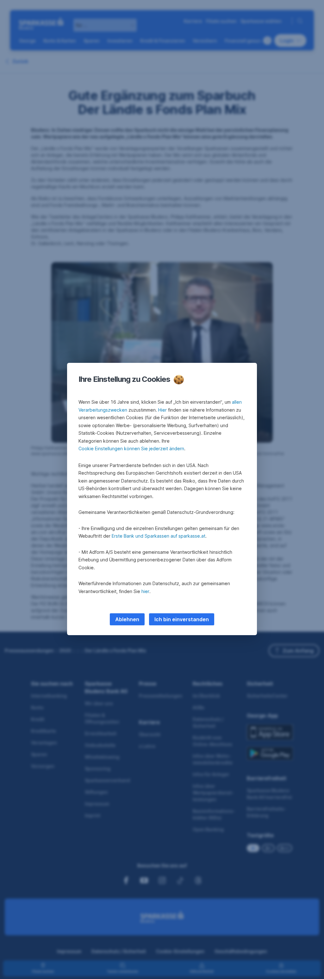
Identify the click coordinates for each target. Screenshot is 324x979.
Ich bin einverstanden (181, 619)
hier (145, 591)
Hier (162, 410)
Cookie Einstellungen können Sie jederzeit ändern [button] (131, 448)
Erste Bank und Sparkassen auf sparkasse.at (158, 536)
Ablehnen (127, 619)
